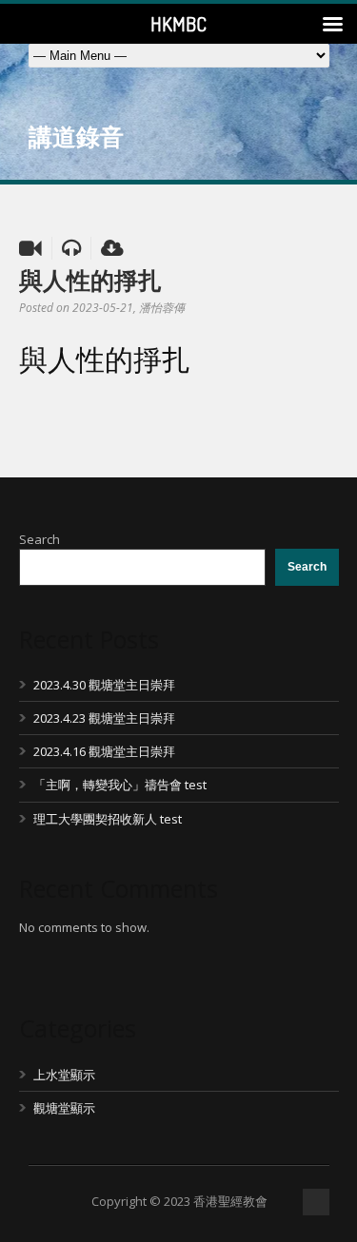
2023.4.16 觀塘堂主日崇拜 (104, 751)
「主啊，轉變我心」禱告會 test (120, 784)
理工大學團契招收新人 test (107, 818)
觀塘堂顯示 (64, 1107)
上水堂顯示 (64, 1074)
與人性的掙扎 (90, 279)
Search (39, 539)
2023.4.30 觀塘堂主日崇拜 (104, 684)
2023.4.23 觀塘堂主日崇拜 (104, 718)
